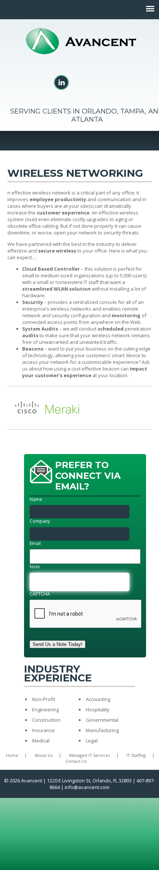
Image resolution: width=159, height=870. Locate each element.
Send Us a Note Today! (57, 644)
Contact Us (76, 761)
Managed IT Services (89, 755)
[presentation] (86, 614)
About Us (44, 755)
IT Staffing (136, 755)
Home (12, 755)
